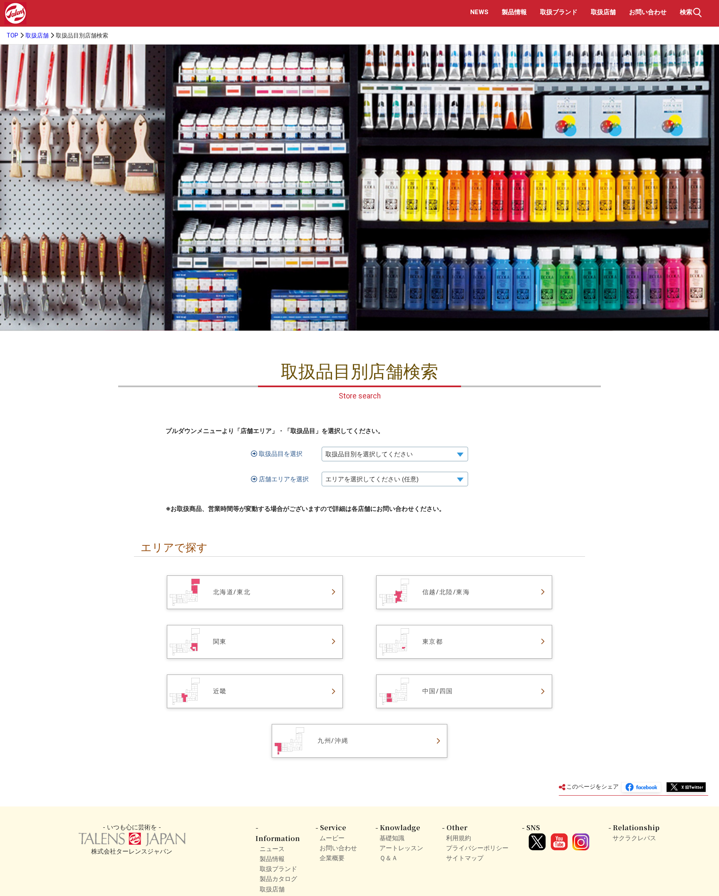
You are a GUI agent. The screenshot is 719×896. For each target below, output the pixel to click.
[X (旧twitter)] (536, 838)
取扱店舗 (603, 12)
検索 (686, 12)
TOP (12, 35)
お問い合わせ (648, 12)
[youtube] (558, 838)
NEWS (479, 12)
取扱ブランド (559, 12)
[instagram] (580, 838)
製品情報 (514, 12)
